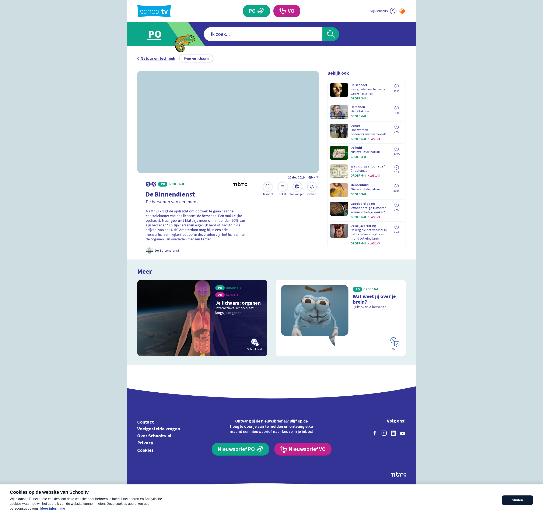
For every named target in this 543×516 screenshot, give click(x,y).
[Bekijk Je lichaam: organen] (202, 318)
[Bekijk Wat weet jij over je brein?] (341, 318)
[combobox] (263, 34)
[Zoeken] (330, 34)
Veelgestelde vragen (158, 429)
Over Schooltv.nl (154, 436)
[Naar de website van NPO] (402, 11)
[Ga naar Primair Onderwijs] (158, 34)
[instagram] (384, 433)
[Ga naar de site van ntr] (398, 474)
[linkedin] (393, 433)
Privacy (145, 442)
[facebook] (374, 433)
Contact (145, 422)
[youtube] (402, 433)
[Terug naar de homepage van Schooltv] (154, 11)
